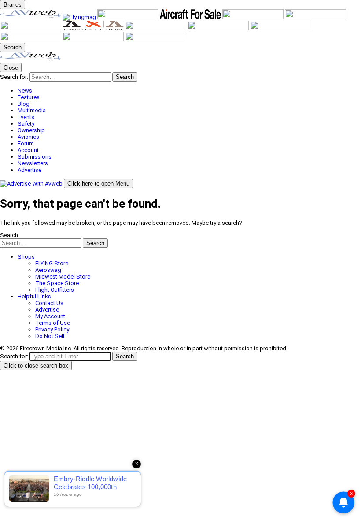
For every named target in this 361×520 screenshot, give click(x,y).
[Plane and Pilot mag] (31, 28)
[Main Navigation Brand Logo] (30, 59)
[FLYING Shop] (155, 39)
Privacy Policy (52, 329)
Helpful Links (34, 296)
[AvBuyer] (253, 17)
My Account (50, 316)
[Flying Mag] (80, 17)
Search (9, 235)
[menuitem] (189, 90)
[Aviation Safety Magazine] (280, 28)
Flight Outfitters (54, 289)
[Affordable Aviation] (94, 28)
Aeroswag (48, 270)
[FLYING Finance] (31, 39)
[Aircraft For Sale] (191, 17)
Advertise (47, 309)
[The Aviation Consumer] (156, 28)
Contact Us (49, 303)
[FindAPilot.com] (94, 39)
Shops (26, 256)
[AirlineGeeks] (128, 17)
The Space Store (57, 283)
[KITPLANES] (315, 17)
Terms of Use (52, 322)
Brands (13, 4)
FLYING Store (51, 263)
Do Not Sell (49, 336)
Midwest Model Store (62, 276)
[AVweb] (31, 17)
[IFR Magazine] (219, 28)
